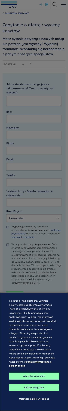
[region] (34, 351)
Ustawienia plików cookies (34, 398)
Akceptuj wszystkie (34, 376)
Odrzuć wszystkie (34, 387)
